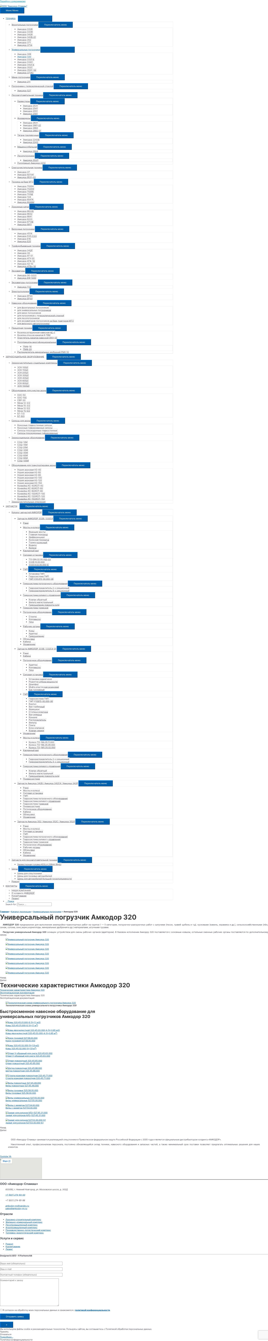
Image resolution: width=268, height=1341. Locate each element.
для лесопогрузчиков (28, 318)
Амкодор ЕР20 (24, 296)
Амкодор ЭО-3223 (26, 275)
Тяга (31, 622)
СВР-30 (21, 400)
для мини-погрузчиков (29, 313)
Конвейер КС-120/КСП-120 (31, 496)
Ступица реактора (38, 712)
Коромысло (35, 619)
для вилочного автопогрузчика (33, 323)
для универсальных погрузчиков (34, 310)
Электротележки (20, 291)
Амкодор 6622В (25, 211)
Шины (15, 869)
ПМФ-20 (27, 349)
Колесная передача (39, 540)
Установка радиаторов (40, 679)
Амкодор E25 (24, 241)
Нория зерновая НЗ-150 (29, 483)
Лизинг (15, 898)
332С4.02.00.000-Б (39, 564)
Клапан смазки (36, 730)
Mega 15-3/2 (23, 405)
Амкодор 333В (25, 32)
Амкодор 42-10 (25, 263)
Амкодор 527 (24, 90)
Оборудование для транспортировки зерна (34, 465)
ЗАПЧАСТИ (11, 506)
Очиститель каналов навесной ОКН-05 (37, 337)
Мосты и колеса (31, 527)
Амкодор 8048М (25, 202)
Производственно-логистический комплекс (28, 1230)
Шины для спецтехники (29, 873)
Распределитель (37, 720)
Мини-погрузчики (21, 77)
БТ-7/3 (20, 413)
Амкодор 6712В (25, 222)
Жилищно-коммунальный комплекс (24, 1222)
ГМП (25, 569)
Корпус (32, 704)
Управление (29, 644)
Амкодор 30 (23, 253)
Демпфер (33, 684)
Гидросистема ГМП (39, 576)
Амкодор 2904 (30, 151)
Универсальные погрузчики (26, 49)
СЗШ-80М (22, 458)
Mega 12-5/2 (23, 408)
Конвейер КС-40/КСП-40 (30, 485)
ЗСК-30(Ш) (22, 375)
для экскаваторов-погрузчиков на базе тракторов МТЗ (45, 321)
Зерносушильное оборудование (28, 437)
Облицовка (28, 639)
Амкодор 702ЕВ (25, 191)
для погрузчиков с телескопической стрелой (40, 315)
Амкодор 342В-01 (26, 37)
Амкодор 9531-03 (26, 177)
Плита (32, 725)
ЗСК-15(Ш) (22, 370)
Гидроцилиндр (36, 636)
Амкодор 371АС (25, 72)
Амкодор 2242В (31, 139)
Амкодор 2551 (30, 111)
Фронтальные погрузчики (25, 24)
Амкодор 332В (25, 29)
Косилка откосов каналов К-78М (33, 335)
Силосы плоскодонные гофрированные (37, 433)
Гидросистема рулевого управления (41, 595)
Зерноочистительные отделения (28, 501)
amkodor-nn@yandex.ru (17, 1205)
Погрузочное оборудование (37, 612)
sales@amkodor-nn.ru (16, 1208)
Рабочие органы (31, 626)
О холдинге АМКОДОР (23, 893)
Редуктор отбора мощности (43, 681)
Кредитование (19, 895)
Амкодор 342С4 (25, 64)
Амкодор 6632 (24, 214)
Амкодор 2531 (30, 105)
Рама (25, 523)
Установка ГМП (36, 573)
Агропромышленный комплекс (21, 1227)
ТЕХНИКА (10, 18)
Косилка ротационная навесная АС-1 (36, 332)
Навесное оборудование (24, 303)
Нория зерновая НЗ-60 (29, 472)
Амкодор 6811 (24, 224)
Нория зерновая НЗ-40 (29, 469)
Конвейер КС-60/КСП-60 (30, 488)
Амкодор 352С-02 (26, 70)
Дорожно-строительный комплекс (23, 1219)
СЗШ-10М (22, 442)
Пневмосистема (31, 779)
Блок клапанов (36, 728)
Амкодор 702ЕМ (25, 189)
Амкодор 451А (24, 233)
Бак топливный (36, 689)
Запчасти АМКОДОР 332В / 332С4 (35, 518)
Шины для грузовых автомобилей (34, 876)
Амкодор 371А (24, 45)
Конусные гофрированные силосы (34, 428)
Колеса (32, 548)
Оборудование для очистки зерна (29, 390)
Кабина (27, 641)
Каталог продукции (21, 911)
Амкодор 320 (24, 56)
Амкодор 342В (25, 34)
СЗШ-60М (22, 455)
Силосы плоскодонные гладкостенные (37, 430)
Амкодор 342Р (25, 250)
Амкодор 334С (25, 62)
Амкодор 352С (25, 67)
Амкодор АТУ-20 (25, 258)
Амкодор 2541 (30, 108)
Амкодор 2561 (30, 113)
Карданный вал (31, 550)
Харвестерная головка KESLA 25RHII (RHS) (39, 864)
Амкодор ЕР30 (24, 298)
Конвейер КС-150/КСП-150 (31, 499)
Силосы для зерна (21, 420)
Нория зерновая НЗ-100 (29, 477)
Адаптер (33, 633)
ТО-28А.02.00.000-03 (40, 559)
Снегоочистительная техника (27, 167)
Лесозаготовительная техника (27, 95)
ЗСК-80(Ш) (22, 383)
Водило (33, 545)
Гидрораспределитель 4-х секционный (49, 590)
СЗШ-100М (23, 460)
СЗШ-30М (22, 450)
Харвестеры (23, 101)
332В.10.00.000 (36, 562)
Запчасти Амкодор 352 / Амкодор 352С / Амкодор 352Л (46, 821)
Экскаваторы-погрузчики (25, 282)
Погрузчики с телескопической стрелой (32, 86)
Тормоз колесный (38, 542)
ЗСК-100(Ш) (23, 386)
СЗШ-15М (22, 444)
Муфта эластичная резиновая (44, 687)
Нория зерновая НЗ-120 (29, 480)
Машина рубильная (27, 146)
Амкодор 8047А (25, 199)
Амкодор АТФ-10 (26, 261)
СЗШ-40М (22, 452)
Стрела (32, 616)
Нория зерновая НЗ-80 (29, 475)
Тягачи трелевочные (28, 135)
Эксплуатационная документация (17, 992)
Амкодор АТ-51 (25, 255)
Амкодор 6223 (24, 219)
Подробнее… (6, 1337)
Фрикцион (34, 709)
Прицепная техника (22, 328)
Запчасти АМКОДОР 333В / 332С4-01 (36, 648)
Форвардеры (23, 118)
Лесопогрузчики (25, 155)
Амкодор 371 (24, 42)
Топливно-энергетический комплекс (25, 1233)
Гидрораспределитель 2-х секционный (49, 588)
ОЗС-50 (21, 395)
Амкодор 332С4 (25, 59)
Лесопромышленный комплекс (22, 1225)
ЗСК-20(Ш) (22, 372)
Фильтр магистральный (41, 602)
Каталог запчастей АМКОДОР (27, 512)
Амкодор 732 (24, 287)
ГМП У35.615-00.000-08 (41, 579)
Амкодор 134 (24, 197)
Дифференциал (37, 537)
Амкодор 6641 (24, 216)
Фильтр (32, 722)
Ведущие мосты (37, 532)
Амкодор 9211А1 (25, 174)
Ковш (31, 631)
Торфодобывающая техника (26, 246)
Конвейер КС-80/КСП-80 (30, 491)
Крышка (33, 717)
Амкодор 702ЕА (25, 186)
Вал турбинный (37, 706)
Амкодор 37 (23, 172)
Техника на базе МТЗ (22, 181)
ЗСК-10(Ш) (22, 367)
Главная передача (38, 534)
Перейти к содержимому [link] (13, 1)
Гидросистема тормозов (35, 607)
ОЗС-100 (21, 397)
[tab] (134, 990)
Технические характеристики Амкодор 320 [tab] (22, 995)
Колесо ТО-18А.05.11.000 (41, 742)
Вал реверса (35, 714)
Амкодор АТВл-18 (26, 266)
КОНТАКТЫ (11, 886)
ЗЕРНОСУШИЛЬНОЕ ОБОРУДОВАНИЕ (25, 356)
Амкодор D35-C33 (27, 236)
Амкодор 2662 (30, 128)
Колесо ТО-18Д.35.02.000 (42, 747)
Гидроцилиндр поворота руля (44, 605)
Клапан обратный (38, 599)
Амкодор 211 (23, 81)
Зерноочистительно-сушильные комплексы (34, 363)
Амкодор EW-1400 (26, 278)
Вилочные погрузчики (23, 229)
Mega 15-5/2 (23, 411)
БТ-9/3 (20, 416)
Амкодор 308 (24, 54)
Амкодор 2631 (30, 122)
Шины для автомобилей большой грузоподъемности (44, 878)
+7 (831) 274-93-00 (15, 1195)
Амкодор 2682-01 (32, 130)
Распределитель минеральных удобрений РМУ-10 (43, 352)
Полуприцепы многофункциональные (36, 342)
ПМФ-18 (27, 346)
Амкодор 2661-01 (32, 125)
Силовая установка (33, 555)
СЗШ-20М (22, 447)
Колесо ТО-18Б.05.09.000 (42, 745)
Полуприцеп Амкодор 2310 (31, 163)
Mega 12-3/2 (23, 403)
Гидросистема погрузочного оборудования (45, 583)
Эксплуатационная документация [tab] (17, 998)
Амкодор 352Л (30, 160)
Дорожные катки (20, 206)
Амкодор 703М (25, 194)
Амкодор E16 (24, 238)
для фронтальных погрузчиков (33, 307)
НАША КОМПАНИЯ (21, 890)
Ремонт (15, 881)
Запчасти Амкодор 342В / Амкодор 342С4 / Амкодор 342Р (47, 783)
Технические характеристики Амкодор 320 (22, 990)
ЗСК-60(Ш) (22, 380)
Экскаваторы (18, 271)
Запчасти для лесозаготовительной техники (34, 860)
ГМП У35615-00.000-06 (41, 701)
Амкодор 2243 (30, 142)
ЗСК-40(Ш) (22, 378)
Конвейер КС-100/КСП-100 (31, 493)
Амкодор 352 (24, 40)
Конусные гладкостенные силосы (34, 425)
